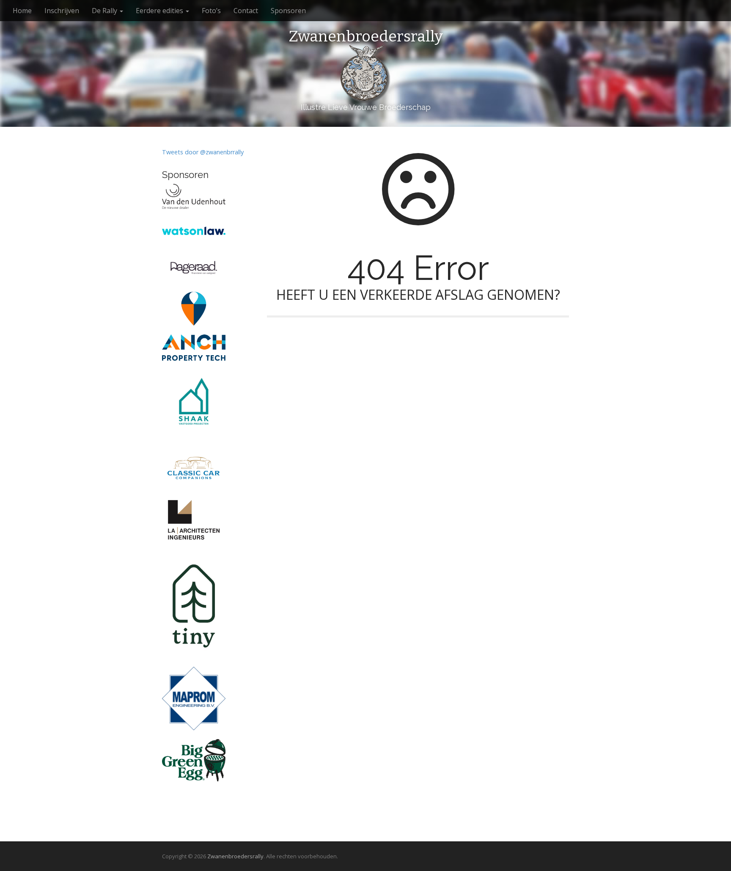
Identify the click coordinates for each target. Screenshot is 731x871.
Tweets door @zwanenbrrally (203, 152)
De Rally (105, 10)
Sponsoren (288, 10)
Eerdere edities (160, 10)
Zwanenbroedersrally (366, 36)
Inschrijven (61, 10)
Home (22, 10)
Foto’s (211, 10)
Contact (246, 10)
